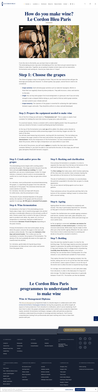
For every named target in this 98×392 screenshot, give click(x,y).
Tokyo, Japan (63, 371)
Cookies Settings (69, 389)
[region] (49, 389)
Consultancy (19, 351)
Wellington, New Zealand (46, 379)
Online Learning (82, 366)
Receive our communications (74, 330)
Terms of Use (6, 345)
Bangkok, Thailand (64, 382)
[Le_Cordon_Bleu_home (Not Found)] (8, 4)
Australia (43, 366)
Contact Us (5, 343)
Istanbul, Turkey (6, 378)
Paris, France (6, 368)
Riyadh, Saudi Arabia (7, 381)
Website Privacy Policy (8, 348)
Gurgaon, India (63, 369)
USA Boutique (34, 343)
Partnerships (20, 345)
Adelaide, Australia (45, 369)
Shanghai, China (63, 366)
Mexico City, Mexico (26, 374)
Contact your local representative (86, 369)
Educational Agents (49, 345)
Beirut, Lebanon (6, 384)
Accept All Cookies (80, 389)
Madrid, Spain (6, 376)
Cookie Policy (6, 351)
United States (25, 379)
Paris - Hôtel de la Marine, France (10, 371)
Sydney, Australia (45, 377)
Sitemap (5, 353)
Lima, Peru (24, 377)
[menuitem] (85, 4)
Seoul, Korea (63, 374)
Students (47, 343)
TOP (96, 319)
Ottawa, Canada (25, 371)
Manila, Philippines (64, 384)
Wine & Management (28, 303)
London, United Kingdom (8, 373)
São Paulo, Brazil (25, 369)
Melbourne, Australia (45, 374)
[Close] (95, 389)
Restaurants (19, 343)
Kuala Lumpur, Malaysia (65, 377)
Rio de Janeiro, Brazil (26, 366)
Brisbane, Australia (45, 371)
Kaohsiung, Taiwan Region (66, 379)
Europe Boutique (34, 345)
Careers (18, 348)
